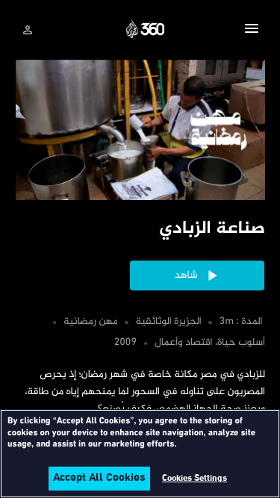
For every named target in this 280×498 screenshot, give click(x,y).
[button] (252, 30)
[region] (140, 453)
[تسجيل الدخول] (28, 30)
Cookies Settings (194, 478)
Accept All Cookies (99, 479)
